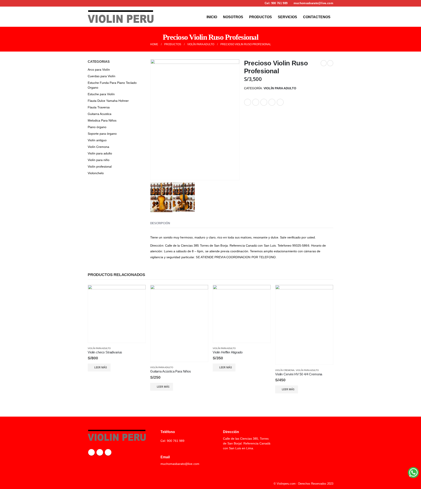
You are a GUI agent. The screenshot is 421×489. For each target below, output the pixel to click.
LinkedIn (263, 102)
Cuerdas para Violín (101, 76)
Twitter (255, 102)
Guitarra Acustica (99, 114)
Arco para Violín (99, 69)
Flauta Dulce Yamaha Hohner (108, 100)
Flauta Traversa (99, 107)
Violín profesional (100, 166)
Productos (260, 17)
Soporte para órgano (102, 133)
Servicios (287, 17)
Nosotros (233, 17)
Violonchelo (96, 173)
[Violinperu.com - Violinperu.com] (120, 16)
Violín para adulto (280, 88)
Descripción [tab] (160, 223)
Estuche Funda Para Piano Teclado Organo (112, 85)
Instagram (99, 452)
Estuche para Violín (101, 94)
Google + (271, 102)
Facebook (247, 102)
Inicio (212, 17)
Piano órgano (97, 127)
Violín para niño (98, 160)
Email (280, 102)
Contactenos (316, 17)
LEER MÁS (100, 367)
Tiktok (108, 452)
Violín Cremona (98, 147)
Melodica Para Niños (102, 120)
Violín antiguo (97, 140)
